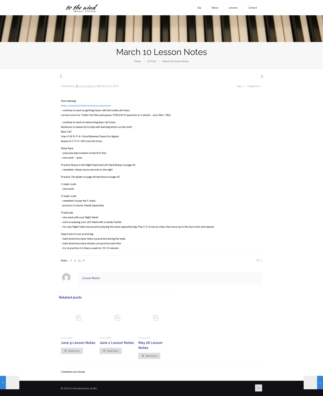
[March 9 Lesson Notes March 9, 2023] (9, 382)
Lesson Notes (86, 86)
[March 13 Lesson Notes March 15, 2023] (313, 382)
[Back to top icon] (258, 387)
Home (137, 61)
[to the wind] (91, 7)
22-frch (151, 61)
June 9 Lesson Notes (78, 343)
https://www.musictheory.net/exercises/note (86, 105)
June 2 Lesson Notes (117, 343)
